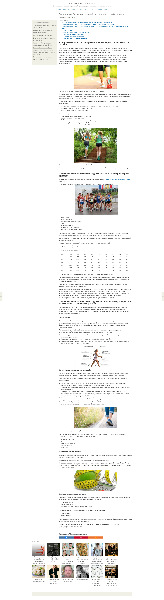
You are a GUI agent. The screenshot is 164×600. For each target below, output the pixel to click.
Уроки (73, 9)
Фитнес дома (82, 9)
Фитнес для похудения (82, 3)
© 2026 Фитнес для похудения (38, 594)
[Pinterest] (81, 537)
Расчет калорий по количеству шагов (75, 39)
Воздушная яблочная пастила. (42, 35)
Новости (66, 9)
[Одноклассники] (95, 537)
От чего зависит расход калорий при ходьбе (77, 33)
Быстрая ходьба (67, 531)
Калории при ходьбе (75, 531)
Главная (58, 9)
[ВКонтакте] (66, 537)
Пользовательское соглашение (73, 594)
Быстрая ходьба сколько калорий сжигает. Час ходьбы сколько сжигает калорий (87, 22)
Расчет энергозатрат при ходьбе (73, 35)
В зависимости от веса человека (73, 37)
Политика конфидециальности (68, 597)
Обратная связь (95, 594)
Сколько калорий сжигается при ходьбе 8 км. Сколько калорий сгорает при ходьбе (88, 24)
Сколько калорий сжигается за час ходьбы (116, 179)
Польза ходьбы (68, 30)
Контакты (64, 594)
